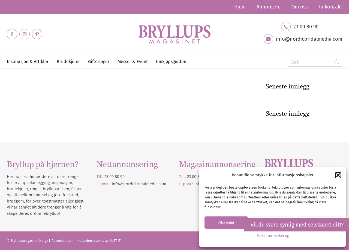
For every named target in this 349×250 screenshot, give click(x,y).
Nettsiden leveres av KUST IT (99, 241)
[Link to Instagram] (24, 34)
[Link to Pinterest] (37, 34)
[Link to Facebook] (12, 34)
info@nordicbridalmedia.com (309, 39)
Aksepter (226, 222)
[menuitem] (240, 7)
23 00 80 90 (305, 26)
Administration (63, 241)
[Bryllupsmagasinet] (174, 34)
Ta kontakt (330, 7)
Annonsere (269, 7)
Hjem (240, 7)
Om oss (299, 7)
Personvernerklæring (273, 236)
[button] (338, 175)
